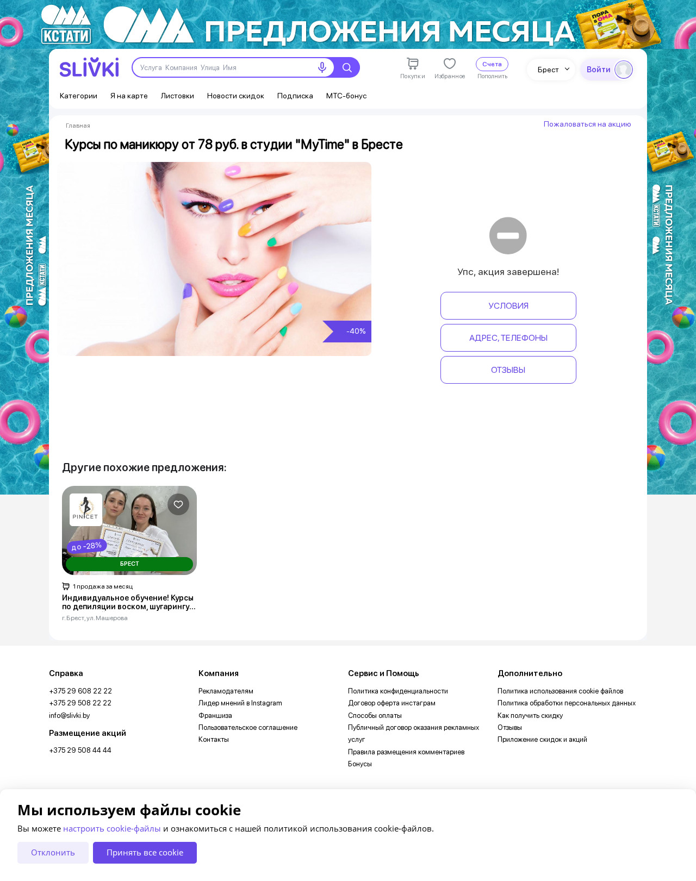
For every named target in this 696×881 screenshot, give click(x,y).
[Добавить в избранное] (178, 504)
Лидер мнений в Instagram (240, 703)
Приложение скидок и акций (542, 739)
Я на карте (129, 95)
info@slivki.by (69, 715)
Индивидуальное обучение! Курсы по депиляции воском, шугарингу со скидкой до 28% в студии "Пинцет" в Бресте (128, 602)
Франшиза (215, 715)
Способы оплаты (375, 715)
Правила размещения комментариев (406, 752)
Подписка (295, 95)
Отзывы (508, 370)
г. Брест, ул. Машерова (95, 618)
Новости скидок (235, 95)
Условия (508, 306)
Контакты (213, 739)
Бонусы (360, 764)
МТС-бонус (346, 95)
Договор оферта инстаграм (392, 703)
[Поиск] (347, 67)
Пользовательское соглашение (247, 727)
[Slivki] (89, 67)
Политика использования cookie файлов (560, 691)
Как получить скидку (530, 715)
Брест (548, 69)
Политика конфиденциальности (398, 691)
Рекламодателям (225, 691)
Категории (78, 95)
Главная (78, 125)
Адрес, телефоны (508, 338)
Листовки (177, 95)
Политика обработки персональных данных (567, 703)
